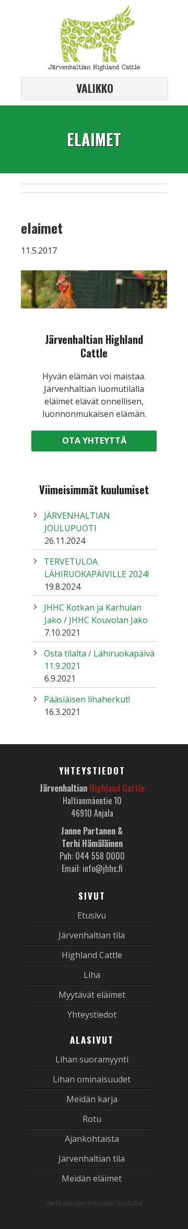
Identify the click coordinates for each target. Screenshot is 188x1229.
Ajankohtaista (92, 1138)
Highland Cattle (92, 955)
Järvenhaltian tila (91, 935)
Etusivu (91, 915)
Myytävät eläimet (91, 994)
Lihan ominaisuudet (92, 1079)
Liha (92, 975)
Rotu (92, 1119)
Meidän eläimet (92, 1178)
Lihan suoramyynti (91, 1059)
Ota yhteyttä (94, 440)
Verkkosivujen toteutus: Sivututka (94, 1203)
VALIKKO (94, 88)
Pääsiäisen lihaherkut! (87, 699)
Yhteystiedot (91, 1014)
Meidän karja (92, 1099)
